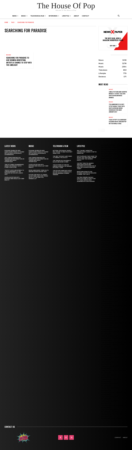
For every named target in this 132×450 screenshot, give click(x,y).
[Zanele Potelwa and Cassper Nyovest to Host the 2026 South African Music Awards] (103, 93)
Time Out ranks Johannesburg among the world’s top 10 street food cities (14, 166)
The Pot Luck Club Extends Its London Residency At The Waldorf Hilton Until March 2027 (14, 172)
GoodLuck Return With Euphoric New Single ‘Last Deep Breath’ (14, 179)
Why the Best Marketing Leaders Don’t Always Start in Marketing (86, 152)
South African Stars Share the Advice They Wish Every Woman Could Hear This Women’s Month (87, 158)
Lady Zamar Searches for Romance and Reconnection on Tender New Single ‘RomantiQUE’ (14, 159)
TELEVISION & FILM (60, 146)
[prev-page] (100, 130)
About (76, 16)
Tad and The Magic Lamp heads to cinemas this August (62, 157)
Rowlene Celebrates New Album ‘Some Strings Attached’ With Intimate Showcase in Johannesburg (14, 152)
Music (23, 16)
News (14, 16)
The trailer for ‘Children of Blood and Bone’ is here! (62, 161)
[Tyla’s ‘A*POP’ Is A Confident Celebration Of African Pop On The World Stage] (103, 120)
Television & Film (37, 16)
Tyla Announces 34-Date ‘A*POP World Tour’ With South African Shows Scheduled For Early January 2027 (117, 108)
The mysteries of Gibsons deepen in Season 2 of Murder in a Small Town (62, 166)
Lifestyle (65, 16)
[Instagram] (66, 437)
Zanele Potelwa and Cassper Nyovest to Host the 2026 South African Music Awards (118, 95)
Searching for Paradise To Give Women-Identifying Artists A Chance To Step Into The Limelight (19, 61)
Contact (85, 16)
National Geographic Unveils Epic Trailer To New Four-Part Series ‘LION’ (62, 152)
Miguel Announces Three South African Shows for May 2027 (39, 171)
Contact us (10, 427)
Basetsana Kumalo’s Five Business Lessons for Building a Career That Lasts (86, 173)
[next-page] (103, 130)
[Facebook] (60, 437)
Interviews (53, 16)
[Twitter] (71, 437)
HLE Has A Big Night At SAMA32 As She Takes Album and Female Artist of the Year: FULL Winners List (38, 176)
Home (6, 22)
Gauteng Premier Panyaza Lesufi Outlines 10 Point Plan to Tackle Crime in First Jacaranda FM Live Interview (86, 179)
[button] (118, 16)
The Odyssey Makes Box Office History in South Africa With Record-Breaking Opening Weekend (62, 172)
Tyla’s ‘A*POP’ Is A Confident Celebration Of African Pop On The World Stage (118, 121)
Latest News (10, 146)
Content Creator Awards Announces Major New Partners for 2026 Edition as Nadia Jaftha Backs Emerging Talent (86, 166)
